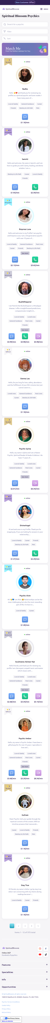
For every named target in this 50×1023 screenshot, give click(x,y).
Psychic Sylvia (25, 448)
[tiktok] (45, 954)
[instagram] (40, 948)
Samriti (25, 159)
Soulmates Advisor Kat (25, 661)
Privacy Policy (6, 1009)
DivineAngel (25, 525)
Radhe (25, 89)
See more (25, 253)
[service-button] (25, 117)
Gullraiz (25, 815)
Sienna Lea (25, 378)
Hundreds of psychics (9, 955)
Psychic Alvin (25, 595)
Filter (9, 31)
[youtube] (40, 954)
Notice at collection (7, 1021)
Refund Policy (6, 1012)
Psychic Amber (25, 738)
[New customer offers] (25, 2)
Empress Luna (25, 229)
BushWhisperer (25, 301)
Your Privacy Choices (13, 1018)
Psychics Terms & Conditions (11, 1002)
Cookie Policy (6, 1005)
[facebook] (45, 948)
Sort (9, 38)
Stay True (25, 885)
